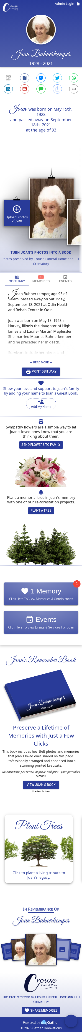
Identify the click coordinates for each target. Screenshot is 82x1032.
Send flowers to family (40, 445)
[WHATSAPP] (73, 77)
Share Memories (44, 1010)
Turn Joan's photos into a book (41, 252)
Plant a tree (41, 510)
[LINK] (73, 88)
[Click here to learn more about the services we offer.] (41, 983)
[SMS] (41, 88)
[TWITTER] (57, 77)
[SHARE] (57, 88)
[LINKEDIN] (8, 88)
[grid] (41, 212)
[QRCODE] (8, 77)
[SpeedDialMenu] (71, 1021)
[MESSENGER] (41, 77)
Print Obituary (43, 371)
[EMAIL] (24, 88)
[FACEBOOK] (24, 77)
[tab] (17, 278)
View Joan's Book (41, 785)
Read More (41, 362)
